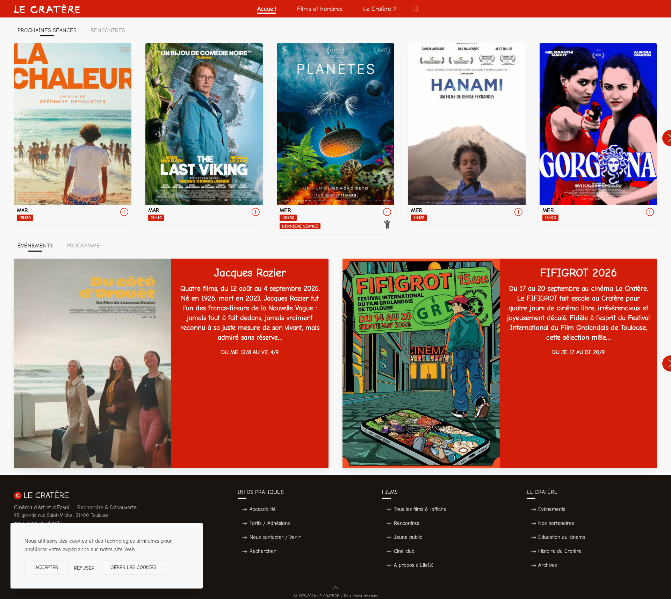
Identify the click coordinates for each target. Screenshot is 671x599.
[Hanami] (467, 133)
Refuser (84, 568)
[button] (415, 9)
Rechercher (263, 551)
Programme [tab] (83, 246)
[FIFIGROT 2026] (499, 363)
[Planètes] (335, 138)
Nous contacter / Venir (275, 537)
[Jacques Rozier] (171, 363)
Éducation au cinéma (561, 537)
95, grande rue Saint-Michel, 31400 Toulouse (61, 515)
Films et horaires (319, 8)
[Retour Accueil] (47, 9)
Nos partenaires (556, 523)
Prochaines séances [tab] (47, 30)
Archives (547, 565)
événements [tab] (35, 246)
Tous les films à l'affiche (420, 509)
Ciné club (404, 551)
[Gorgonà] (598, 133)
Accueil (266, 8)
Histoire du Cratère (560, 551)
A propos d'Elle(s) (413, 565)
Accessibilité (263, 509)
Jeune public (408, 537)
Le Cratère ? (379, 8)
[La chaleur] (72, 133)
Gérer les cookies (133, 567)
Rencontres (406, 523)
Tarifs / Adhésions (270, 523)
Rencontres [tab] (108, 30)
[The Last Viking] (204, 133)
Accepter (46, 567)
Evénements (551, 509)
